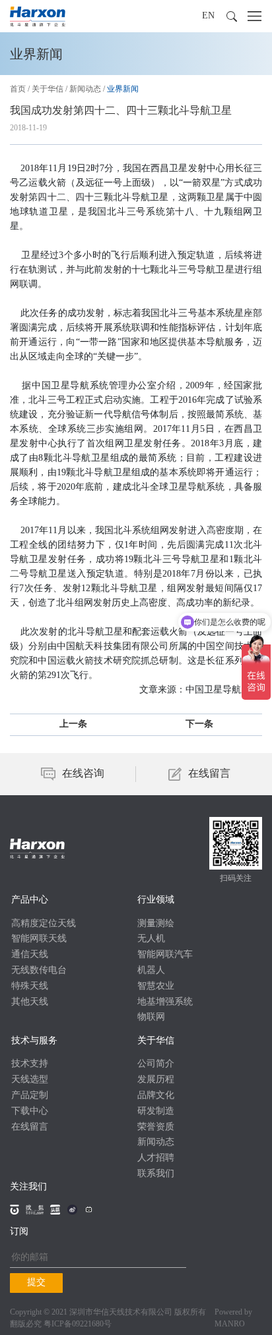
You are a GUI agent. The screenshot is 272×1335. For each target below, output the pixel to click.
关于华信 (47, 89)
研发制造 (155, 1111)
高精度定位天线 (43, 924)
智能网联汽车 (165, 955)
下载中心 (29, 1111)
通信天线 (29, 955)
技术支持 (29, 1064)
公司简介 (155, 1064)
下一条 (199, 724)
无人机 (151, 939)
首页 (18, 89)
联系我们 (155, 1174)
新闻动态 (85, 89)
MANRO (230, 1324)
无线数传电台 (39, 971)
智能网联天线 (39, 939)
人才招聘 (155, 1158)
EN (208, 16)
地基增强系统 (165, 1002)
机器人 (151, 971)
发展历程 (155, 1080)
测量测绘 (155, 924)
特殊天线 (29, 986)
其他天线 (29, 1002)
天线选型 (29, 1080)
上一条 (73, 724)
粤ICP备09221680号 (78, 1324)
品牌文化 (155, 1096)
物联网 (151, 1017)
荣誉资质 (155, 1127)
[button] (231, 16)
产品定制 (29, 1096)
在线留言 (29, 1127)
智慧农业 (155, 986)
